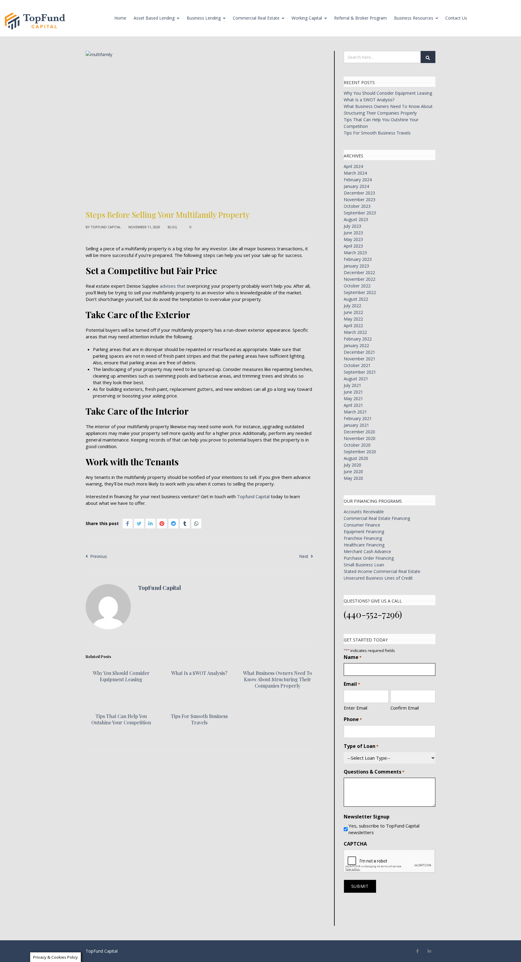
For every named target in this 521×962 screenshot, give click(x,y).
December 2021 (359, 352)
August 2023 (356, 219)
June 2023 (353, 233)
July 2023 (352, 226)
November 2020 (359, 438)
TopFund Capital (106, 227)
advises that (172, 286)
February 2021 (358, 418)
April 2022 (353, 325)
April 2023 (353, 246)
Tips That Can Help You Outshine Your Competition (121, 719)
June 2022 (353, 312)
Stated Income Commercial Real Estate (382, 571)
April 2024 (353, 166)
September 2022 (360, 292)
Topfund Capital (253, 496)
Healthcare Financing (364, 545)
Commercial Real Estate (256, 18)
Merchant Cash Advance (367, 551)
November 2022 (359, 279)
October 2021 (357, 365)
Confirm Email (404, 708)
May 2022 (353, 319)
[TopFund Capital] (35, 21)
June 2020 (353, 471)
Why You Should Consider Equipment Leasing (121, 676)
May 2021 (353, 398)
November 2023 (359, 199)
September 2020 (360, 451)
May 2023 (353, 239)
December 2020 (359, 432)
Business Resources (413, 18)
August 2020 (356, 458)
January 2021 (356, 425)
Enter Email (355, 708)
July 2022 (352, 306)
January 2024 (356, 186)
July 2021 (352, 385)
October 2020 (357, 445)
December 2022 (359, 272)
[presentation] (389, 861)
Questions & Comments (374, 771)
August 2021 (356, 378)
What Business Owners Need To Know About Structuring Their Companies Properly (277, 679)
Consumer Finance (362, 525)
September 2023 (360, 213)
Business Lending (204, 18)
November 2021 (359, 359)
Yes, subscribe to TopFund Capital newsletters (384, 829)
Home (120, 18)
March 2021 (355, 412)
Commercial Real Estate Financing (377, 518)
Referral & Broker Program (360, 18)
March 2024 (355, 173)
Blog (172, 227)
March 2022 (355, 332)
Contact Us (456, 18)
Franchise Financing (363, 538)
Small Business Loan (364, 565)
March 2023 (355, 252)
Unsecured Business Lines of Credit (378, 578)
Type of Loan (361, 746)
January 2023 (356, 266)
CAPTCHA (355, 843)
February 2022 (358, 339)
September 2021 (360, 372)
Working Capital (307, 18)
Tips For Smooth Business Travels (199, 719)
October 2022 (357, 286)
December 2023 (359, 193)
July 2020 (352, 465)
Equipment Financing (364, 531)
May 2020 (353, 478)
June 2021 (353, 392)
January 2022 (356, 345)
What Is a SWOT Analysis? (199, 673)
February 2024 (358, 179)
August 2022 (356, 299)
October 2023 (357, 206)
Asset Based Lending (154, 18)
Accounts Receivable (364, 511)
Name (353, 657)
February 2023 (358, 259)
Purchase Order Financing (369, 558)
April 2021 (353, 405)
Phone (353, 719)
